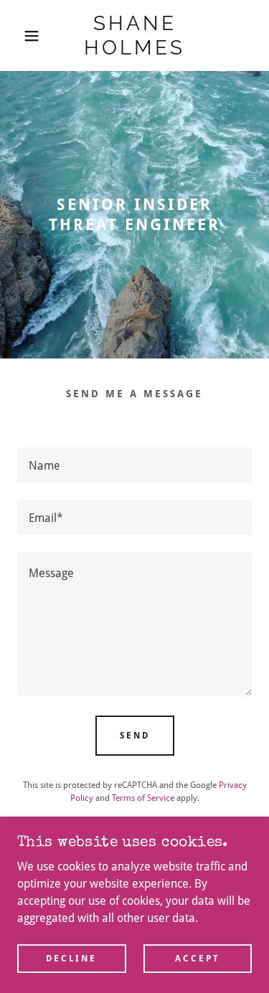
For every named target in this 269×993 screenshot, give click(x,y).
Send (135, 736)
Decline (71, 959)
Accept (197, 959)
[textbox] (134, 465)
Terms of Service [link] (143, 798)
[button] (21, 36)
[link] (134, 35)
